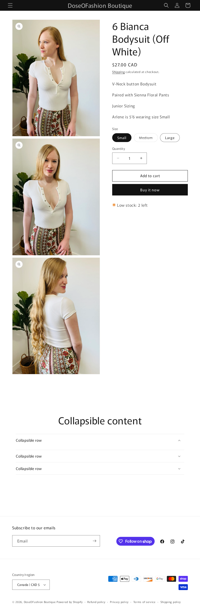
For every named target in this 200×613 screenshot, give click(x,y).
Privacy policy (119, 602)
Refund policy (96, 602)
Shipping (118, 72)
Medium (148, 138)
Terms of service (144, 602)
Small (121, 137)
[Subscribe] (94, 541)
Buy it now (150, 189)
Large (170, 137)
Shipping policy (170, 602)
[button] (10, 5)
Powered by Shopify (70, 602)
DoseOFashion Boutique (40, 602)
